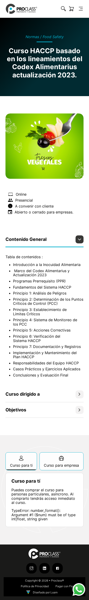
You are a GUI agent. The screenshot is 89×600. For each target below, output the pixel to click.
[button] (44, 241)
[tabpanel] (44, 500)
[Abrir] (81, 8)
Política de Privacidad (35, 586)
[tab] (21, 461)
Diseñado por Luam (45, 592)
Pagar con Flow (65, 586)
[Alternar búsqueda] (63, 8)
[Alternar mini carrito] (71, 8)
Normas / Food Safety (45, 36)
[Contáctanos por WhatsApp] (79, 589)
